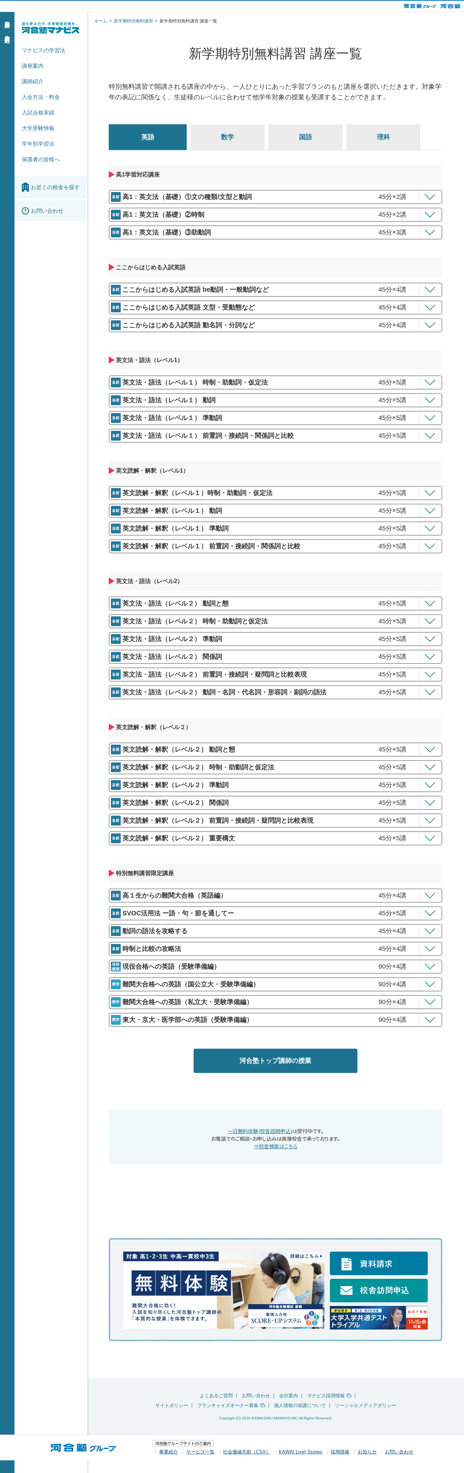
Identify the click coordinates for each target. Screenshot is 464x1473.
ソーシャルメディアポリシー (365, 1405)
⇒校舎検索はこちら (275, 1146)
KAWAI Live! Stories (300, 1452)
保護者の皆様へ (41, 159)
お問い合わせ (256, 1395)
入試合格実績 (38, 112)
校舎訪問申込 (7, 33)
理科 (383, 137)
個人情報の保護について (300, 1405)
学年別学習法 (38, 144)
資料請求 (7, 18)
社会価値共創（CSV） (246, 1452)
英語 (147, 137)
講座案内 (33, 66)
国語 (305, 137)
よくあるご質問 (216, 1395)
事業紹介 (168, 1452)
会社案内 (288, 1395)
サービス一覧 (200, 1452)
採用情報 (340, 1452)
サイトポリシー (171, 1405)
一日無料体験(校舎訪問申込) (260, 1131)
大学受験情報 (38, 128)
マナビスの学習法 (43, 50)
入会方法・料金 (41, 97)
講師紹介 (33, 81)
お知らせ (367, 1452)
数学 (227, 137)
